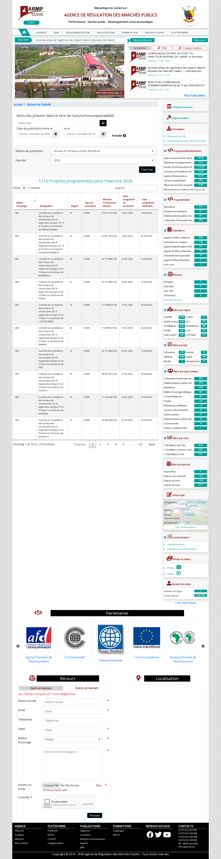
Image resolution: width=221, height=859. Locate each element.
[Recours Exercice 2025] (165, 274)
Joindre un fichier (24, 787)
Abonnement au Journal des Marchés (186, 140)
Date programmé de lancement (129, 201)
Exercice (21, 160)
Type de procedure (90, 204)
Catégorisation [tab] (192, 48)
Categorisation (55, 843)
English (31, 22)
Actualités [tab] (139, 48)
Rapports (85, 830)
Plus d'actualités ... (195, 95)
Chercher (147, 170)
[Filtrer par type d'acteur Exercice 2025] (165, 371)
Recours (200, 40)
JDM (82, 847)
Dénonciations (142, 40)
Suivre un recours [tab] (86, 688)
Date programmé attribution (148, 202)
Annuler (117, 135)
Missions (19, 838)
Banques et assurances (92, 838)
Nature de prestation (29, 151)
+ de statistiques (185, 603)
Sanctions (85, 834)
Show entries (26, 188)
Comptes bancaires (182, 107)
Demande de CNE (176, 136)
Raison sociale (27, 701)
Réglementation (180, 118)
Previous (18, 646)
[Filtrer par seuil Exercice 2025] (165, 438)
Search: (119, 188)
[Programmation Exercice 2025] (165, 151)
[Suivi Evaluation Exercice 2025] (165, 537)
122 (140, 444)
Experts (84, 843)
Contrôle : (25, 797)
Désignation (46, 205)
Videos (171, 573)
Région (74, 205)
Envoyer (94, 815)
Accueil (18, 104)
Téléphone (25, 719)
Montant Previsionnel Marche (109, 202)
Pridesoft (52, 830)
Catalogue (118, 830)
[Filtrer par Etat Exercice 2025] (165, 345)
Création (19, 834)
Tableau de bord (176, 544)
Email (21, 710)
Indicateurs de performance (181, 549)
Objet (21, 729)
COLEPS (52, 838)
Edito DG (19, 830)
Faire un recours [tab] (41, 688)
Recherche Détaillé (39, 104)
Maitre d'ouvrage (21, 204)
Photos (171, 567)
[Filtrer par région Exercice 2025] (165, 310)
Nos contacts (21, 843)
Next (152, 444)
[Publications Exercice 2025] (165, 230)
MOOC (51, 834)
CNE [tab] (164, 48)
